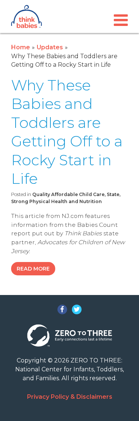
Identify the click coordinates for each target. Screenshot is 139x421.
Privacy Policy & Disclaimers (69, 396)
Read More (33, 268)
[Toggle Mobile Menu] (121, 20)
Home (20, 47)
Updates (50, 47)
